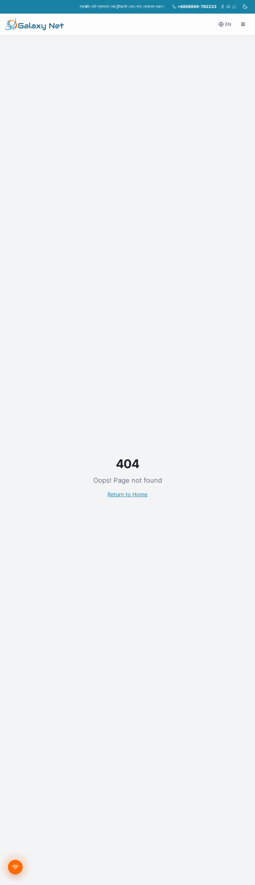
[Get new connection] (15, 867)
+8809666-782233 (197, 6)
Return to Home (127, 494)
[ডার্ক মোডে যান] (245, 6)
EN (228, 24)
